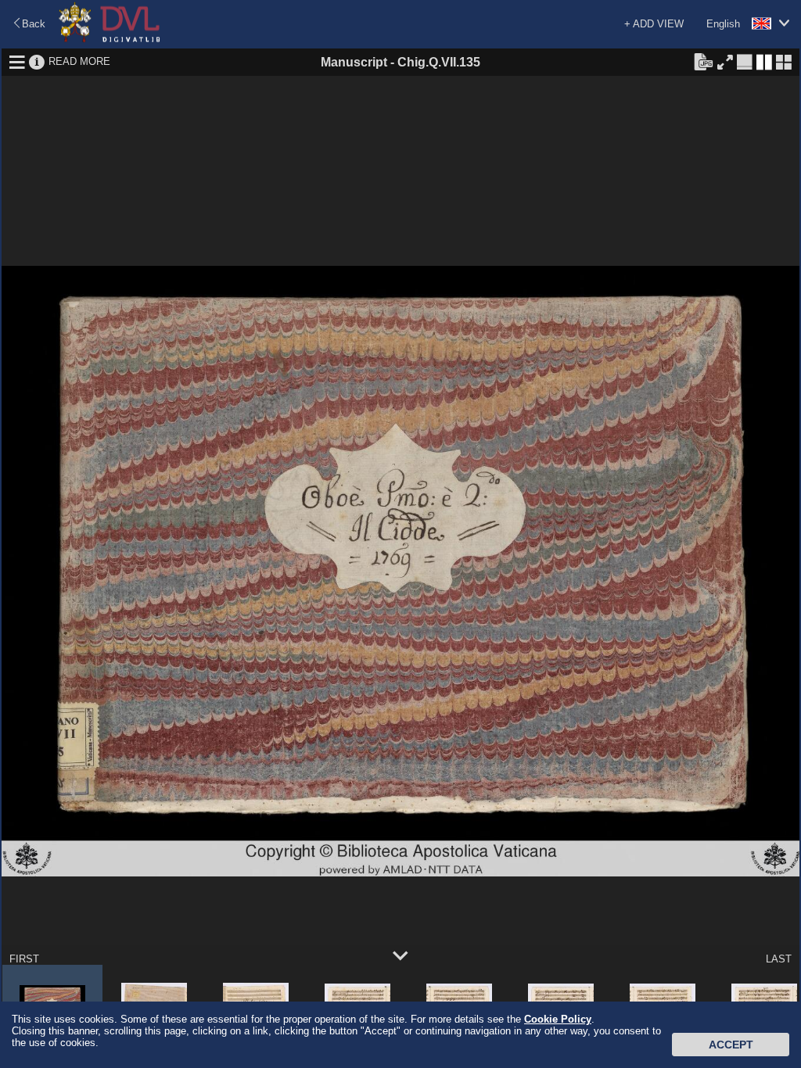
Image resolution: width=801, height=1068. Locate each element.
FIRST (24, 959)
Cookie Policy (557, 1019)
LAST (779, 959)
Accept (731, 1044)
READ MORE (79, 61)
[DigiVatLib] (109, 39)
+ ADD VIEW (654, 24)
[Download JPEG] (703, 61)
